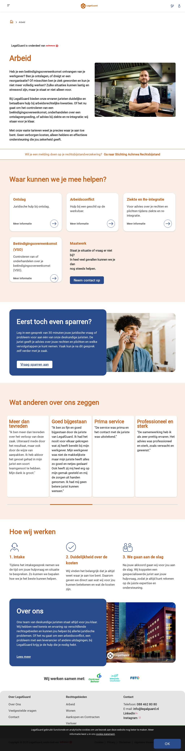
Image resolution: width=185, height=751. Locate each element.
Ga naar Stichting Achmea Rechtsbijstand (132, 154)
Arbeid (70, 704)
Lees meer (24, 656)
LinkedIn (129, 713)
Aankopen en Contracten (83, 717)
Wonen (70, 710)
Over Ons (14, 704)
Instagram (130, 718)
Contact (13, 717)
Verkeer (71, 723)
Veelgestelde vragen (22, 710)
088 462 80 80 (147, 704)
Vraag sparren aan (34, 364)
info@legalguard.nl (146, 709)
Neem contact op (87, 280)
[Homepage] (11, 22)
